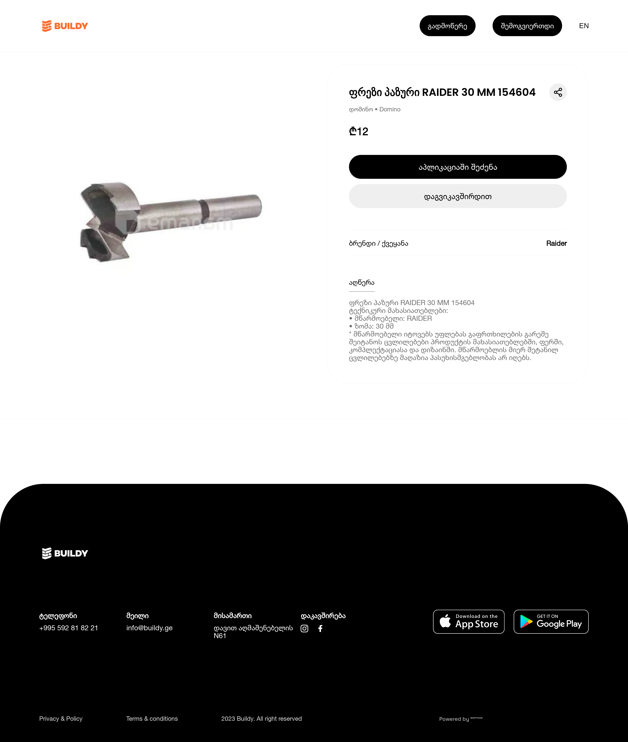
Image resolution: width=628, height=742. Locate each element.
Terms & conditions (152, 718)
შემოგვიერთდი (527, 25)
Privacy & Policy (61, 718)
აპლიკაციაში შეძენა (458, 166)
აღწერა (362, 282)
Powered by (455, 719)
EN (584, 26)
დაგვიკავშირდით (458, 196)
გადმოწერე (447, 25)
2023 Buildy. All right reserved (261, 718)
